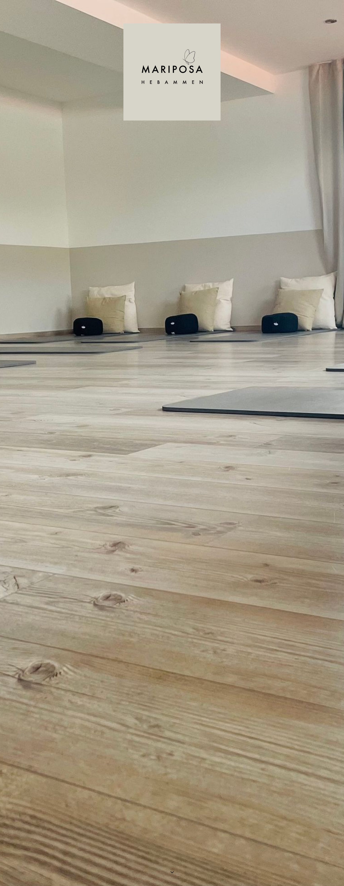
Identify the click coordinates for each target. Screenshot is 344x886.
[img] (172, 443)
